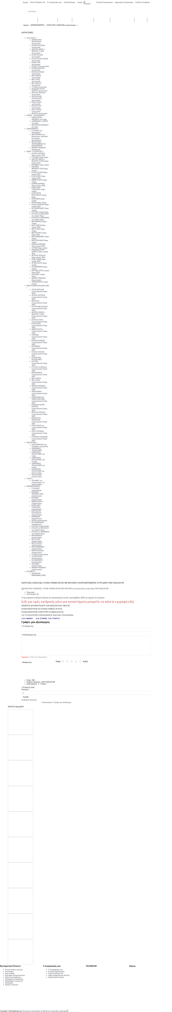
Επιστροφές (9, 971)
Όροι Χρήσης (9, 973)
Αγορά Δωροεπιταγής (56, 977)
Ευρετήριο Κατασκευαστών (15, 975)
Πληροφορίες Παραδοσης (14, 979)
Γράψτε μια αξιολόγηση (62, 702)
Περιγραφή (30, 592)
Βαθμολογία (27, 662)
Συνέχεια (145, 673)
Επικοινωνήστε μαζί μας (14, 970)
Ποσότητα (25, 689)
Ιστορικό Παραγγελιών (56, 971)
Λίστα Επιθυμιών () (55, 973)
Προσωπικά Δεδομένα (13, 977)
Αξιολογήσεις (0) (33, 594)
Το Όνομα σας (28, 626)
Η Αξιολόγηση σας (29, 635)
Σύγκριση (33, 700)
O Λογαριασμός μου (55, 970)
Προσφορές (9, 983)
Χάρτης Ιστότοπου (11, 985)
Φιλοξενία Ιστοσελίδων (51, 1011)
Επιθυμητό (25, 700)
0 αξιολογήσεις (47, 702)
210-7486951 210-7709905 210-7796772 (41, 618)
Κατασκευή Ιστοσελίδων (31, 1011)
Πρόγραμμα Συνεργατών (14, 981)
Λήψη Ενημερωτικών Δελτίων (59, 975)
